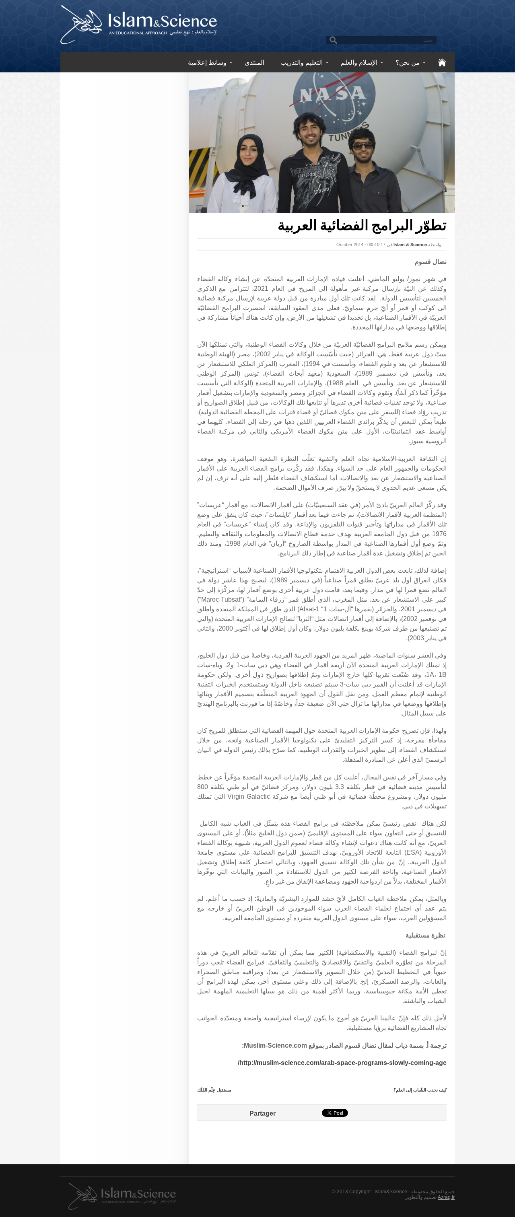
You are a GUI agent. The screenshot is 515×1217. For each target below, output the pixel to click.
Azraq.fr (446, 1197)
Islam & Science (410, 244)
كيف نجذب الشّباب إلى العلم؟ (420, 1089)
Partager (262, 1113)
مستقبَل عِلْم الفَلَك (214, 1089)
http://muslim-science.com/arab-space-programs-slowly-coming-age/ (342, 1062)
